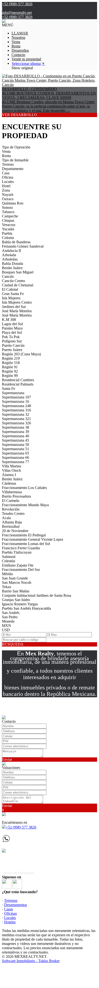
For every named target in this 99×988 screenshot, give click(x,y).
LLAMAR (20, 33)
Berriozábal (10, 526)
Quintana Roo (12, 203)
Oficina (7, 177)
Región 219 (11, 358)
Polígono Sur (12, 341)
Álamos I (9, 475)
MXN (6, 626)
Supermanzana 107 (16, 397)
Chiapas (8, 220)
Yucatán (8, 229)
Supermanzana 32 (15, 414)
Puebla (7, 233)
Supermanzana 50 (15, 445)
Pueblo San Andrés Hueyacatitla (26, 608)
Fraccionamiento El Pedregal (24, 535)
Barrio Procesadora (16, 496)
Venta (16, 42)
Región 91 (10, 367)
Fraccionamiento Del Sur (21, 570)
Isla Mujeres (11, 298)
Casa (5, 173)
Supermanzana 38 (15, 427)
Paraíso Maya (12, 328)
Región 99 (10, 376)
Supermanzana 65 (15, 453)
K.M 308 (9, 320)
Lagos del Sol (12, 324)
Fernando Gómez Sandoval (22, 246)
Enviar (7, 759)
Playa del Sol (12, 332)
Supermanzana (13, 393)
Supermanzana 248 (16, 406)
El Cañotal (10, 289)
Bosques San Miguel (17, 272)
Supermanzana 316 (16, 410)
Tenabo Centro (13, 513)
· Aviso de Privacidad (18, 873)
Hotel (6, 186)
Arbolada (9, 255)
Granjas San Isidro (16, 600)
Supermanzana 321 (16, 419)
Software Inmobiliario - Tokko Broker (31, 961)
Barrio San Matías (15, 591)
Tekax (6, 587)
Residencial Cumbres (18, 380)
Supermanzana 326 (16, 423)
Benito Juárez (12, 268)
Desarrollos (20, 50)
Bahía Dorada (12, 263)
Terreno (8, 164)
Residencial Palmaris (17, 384)
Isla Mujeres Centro (17, 302)
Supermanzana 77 (15, 462)
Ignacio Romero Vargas (20, 604)
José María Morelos (17, 311)
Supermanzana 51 (15, 449)
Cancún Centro (13, 281)
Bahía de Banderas (16, 242)
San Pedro (10, 617)
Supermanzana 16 (15, 401)
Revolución (10, 509)
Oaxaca (7, 199)
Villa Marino (11, 466)
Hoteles (10, 922)
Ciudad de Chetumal (17, 285)
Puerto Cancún (13, 345)
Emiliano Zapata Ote (17, 565)
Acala (6, 518)
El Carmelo (10, 501)
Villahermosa (12, 492)
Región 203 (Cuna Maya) (21, 354)
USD (6, 630)
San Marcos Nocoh (16, 582)
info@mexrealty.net (17, 13)
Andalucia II (11, 251)
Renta (16, 46)
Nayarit (7, 195)
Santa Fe (8, 388)
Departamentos (15, 905)
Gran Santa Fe (13, 294)
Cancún (8, 276)
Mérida (7, 574)
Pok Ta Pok (11, 337)
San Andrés (10, 613)
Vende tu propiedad (26, 59)
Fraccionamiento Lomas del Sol (26, 544)
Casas (8, 909)
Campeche (10, 216)
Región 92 (10, 371)
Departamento (12, 169)
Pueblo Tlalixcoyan (16, 552)
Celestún (8, 561)
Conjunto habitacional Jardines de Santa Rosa (36, 595)
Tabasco (8, 212)
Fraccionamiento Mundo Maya (25, 505)
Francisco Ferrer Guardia (21, 548)
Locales (8, 182)
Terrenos (10, 900)
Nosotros (18, 37)
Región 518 (11, 363)
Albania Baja (12, 522)
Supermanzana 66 (15, 457)
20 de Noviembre (15, 531)
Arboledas (10, 259)
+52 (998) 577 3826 (21, 827)
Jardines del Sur (14, 307)
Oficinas (10, 913)
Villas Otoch (11, 470)
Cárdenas (9, 483)
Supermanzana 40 (15, 436)
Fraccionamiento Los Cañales (24, 488)
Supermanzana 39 (15, 432)
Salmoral (8, 557)
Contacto (18, 55)
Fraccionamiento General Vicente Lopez (32, 539)
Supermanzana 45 (15, 440)
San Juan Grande (15, 578)
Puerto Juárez (12, 350)
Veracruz (8, 225)
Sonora (7, 207)
